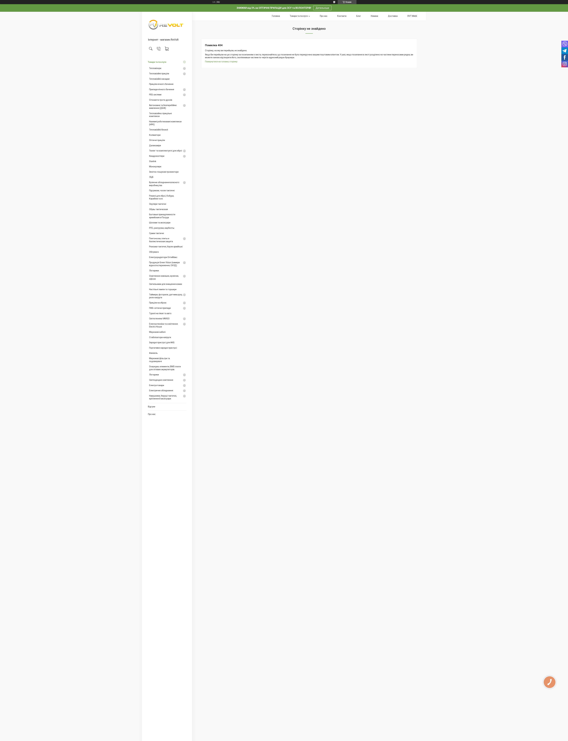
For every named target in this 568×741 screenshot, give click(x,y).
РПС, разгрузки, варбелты (161, 228)
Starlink (152, 161)
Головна (276, 16)
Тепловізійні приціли (159, 73)
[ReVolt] (167, 25)
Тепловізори (155, 68)
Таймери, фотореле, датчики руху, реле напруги (166, 296)
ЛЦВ (151, 177)
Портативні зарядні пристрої (163, 348)
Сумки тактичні (156, 233)
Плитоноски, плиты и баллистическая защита (161, 240)
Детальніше (322, 8)
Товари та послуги (157, 62)
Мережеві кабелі (157, 332)
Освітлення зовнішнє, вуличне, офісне (164, 277)
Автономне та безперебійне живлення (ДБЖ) (163, 106)
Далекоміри (155, 145)
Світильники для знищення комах (165, 284)
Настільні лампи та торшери (162, 289)
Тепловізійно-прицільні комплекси (160, 115)
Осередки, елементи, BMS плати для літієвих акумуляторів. (165, 368)
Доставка (393, 16)
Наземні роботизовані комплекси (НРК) (165, 123)
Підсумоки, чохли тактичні (162, 190)
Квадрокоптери (156, 156)
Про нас (151, 414)
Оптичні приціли (157, 140)
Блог (358, 16)
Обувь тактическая (158, 209)
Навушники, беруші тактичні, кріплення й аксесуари (163, 397)
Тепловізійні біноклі (158, 129)
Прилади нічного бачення (161, 89)
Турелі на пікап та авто (160, 313)
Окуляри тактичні (157, 204)
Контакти (341, 16)
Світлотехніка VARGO (159, 318)
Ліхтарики (154, 270)
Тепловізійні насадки (159, 79)
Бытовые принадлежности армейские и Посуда (162, 216)
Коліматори (154, 135)
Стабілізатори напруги (160, 337)
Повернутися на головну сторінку (221, 61)
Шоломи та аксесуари (159, 222)
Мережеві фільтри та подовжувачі (159, 360)
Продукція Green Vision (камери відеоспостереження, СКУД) (164, 264)
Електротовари (156, 385)
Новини (374, 16)
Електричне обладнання (161, 390)
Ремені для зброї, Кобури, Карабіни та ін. (161, 197)
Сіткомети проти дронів (160, 100)
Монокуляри (155, 166)
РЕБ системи (155, 94)
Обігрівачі (154, 252)
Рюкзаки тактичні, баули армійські (166, 246)
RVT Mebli (412, 16)
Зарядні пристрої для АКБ (162, 342)
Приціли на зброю (157, 303)
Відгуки (151, 406)
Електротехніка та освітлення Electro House (163, 325)
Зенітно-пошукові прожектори (164, 172)
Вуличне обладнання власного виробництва (164, 184)
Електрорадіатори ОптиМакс (163, 257)
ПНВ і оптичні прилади (160, 308)
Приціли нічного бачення (161, 84)
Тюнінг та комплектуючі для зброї (165, 151)
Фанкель (153, 353)
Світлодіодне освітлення (161, 380)
